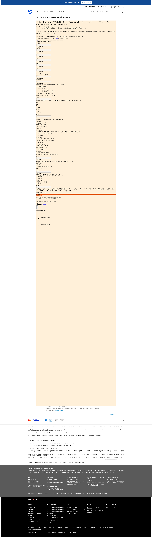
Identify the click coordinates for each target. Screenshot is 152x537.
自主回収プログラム (33, 528)
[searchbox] (105, 11)
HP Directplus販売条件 (101, 493)
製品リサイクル (43, 528)
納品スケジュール (32, 493)
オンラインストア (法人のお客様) (55, 509)
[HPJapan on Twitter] (112, 507)
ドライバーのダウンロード (73, 507)
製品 (38, 12)
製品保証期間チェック (72, 511)
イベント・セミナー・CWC (34, 519)
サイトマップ (100, 528)
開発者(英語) (90, 512)
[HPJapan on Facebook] (109, 507)
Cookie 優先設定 (109, 528)
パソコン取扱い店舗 (52, 515)
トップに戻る (112, 414)
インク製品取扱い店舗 (52, 520)
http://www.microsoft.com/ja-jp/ (111, 459)
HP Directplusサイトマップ (67, 493)
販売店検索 (50, 513)
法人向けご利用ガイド (113, 470)
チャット (80, 481)
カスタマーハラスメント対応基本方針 (73, 528)
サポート (61, 12)
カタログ (49, 522)
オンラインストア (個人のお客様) (55, 507)
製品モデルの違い (96, 472)
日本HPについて (32, 507)
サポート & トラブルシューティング (76, 509)
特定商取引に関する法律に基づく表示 (85, 493)
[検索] (121, 11)
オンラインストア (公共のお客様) (55, 511)
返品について (41, 493)
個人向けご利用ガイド (100, 470)
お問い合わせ (31, 509)
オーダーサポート (38, 485)
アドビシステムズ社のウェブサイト (60, 462)
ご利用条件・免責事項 (89, 528)
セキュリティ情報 (71, 513)
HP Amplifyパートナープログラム (95, 510)
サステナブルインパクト (34, 521)
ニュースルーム (31, 511)
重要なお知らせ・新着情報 (34, 513)
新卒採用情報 (31, 517)
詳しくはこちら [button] (86, 2)
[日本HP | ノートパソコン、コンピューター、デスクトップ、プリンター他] (30, 11)
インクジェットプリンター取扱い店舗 (56, 518)
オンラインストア (49, 12)
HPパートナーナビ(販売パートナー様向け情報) (95, 508)
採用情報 (30, 515)
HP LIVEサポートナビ (113, 479)
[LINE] (107, 507)
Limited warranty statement (34, 529)
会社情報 (30, 504)
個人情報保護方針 (58, 410)
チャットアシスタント (73, 479)
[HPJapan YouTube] (114, 507)
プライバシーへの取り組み (55, 528)
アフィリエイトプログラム (52, 493)
